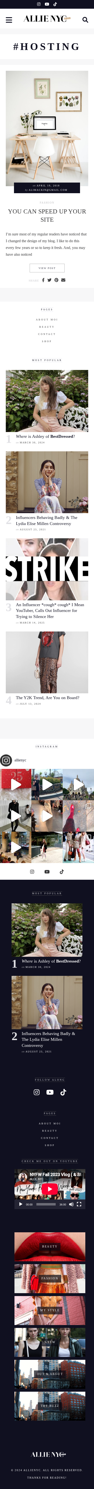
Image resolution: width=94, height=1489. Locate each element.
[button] (9, 20)
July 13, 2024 (30, 703)
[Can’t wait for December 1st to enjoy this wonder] (15, 784)
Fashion (47, 202)
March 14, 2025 (32, 622)
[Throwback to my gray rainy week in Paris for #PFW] (15, 816)
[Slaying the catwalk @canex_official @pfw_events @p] (15, 847)
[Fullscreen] (79, 1204)
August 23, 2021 (33, 529)
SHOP (47, 341)
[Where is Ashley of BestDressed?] (47, 401)
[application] (49, 1189)
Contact (47, 334)
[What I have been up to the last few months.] (47, 784)
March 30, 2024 (32, 442)
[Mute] (71, 1204)
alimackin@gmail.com (48, 190)
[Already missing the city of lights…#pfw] (78, 816)
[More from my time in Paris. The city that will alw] (78, 784)
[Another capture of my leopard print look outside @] (78, 847)
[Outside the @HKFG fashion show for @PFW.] (47, 847)
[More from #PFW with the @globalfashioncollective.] (47, 816)
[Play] (20, 1204)
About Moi (47, 319)
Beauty (47, 327)
